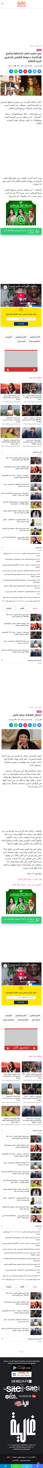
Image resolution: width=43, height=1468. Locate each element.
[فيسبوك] (39, 71)
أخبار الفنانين (34, 337)
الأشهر (22, 608)
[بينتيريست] (25, 71)
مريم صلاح (37, 66)
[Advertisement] (21, 24)
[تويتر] (35, 71)
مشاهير (32, 46)
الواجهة (8, 337)
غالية (8, 1457)
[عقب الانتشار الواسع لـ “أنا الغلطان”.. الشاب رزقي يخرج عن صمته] (36, 522)
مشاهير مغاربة (34, 341)
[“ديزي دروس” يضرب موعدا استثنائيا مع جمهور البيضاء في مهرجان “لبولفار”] (32, 432)
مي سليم (21, 341)
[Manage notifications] (38, 1463)
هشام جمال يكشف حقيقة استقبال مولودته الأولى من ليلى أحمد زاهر (15, 512)
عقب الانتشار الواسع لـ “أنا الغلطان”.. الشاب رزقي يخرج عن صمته (16, 521)
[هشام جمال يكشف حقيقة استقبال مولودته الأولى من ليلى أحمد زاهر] (36, 513)
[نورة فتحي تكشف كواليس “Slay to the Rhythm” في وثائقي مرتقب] (32, 388)
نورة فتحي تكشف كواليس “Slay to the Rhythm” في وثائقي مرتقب (32, 398)
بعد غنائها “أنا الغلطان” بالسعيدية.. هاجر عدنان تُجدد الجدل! (11, 420)
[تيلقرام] (11, 71)
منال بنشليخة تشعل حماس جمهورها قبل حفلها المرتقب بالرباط (11, 398)
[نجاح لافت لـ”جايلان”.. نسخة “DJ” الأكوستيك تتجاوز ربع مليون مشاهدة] (32, 410)
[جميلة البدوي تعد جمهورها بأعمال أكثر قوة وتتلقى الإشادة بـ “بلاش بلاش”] (10, 432)
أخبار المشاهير (20, 337)
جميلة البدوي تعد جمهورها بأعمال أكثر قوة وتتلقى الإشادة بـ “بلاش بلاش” (11, 442)
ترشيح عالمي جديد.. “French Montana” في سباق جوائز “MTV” (15, 538)
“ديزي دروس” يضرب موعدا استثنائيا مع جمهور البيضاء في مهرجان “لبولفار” (32, 442)
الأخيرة (35, 608)
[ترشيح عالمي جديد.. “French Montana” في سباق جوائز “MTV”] (36, 540)
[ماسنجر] (20, 71)
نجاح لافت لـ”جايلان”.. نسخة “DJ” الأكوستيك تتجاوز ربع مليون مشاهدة (32, 420)
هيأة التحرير (15, 1460)
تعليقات (8, 608)
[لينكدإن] (30, 71)
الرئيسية (37, 46)
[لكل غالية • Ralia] (21, 4)
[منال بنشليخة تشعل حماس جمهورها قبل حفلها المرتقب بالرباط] (10, 388)
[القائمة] (3, 4)
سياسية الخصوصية (25, 1460)
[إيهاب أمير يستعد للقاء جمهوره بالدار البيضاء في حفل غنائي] (36, 531)
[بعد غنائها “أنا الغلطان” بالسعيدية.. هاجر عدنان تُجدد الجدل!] (10, 410)
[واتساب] (16, 71)
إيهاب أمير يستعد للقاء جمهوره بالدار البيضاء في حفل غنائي (15, 529)
